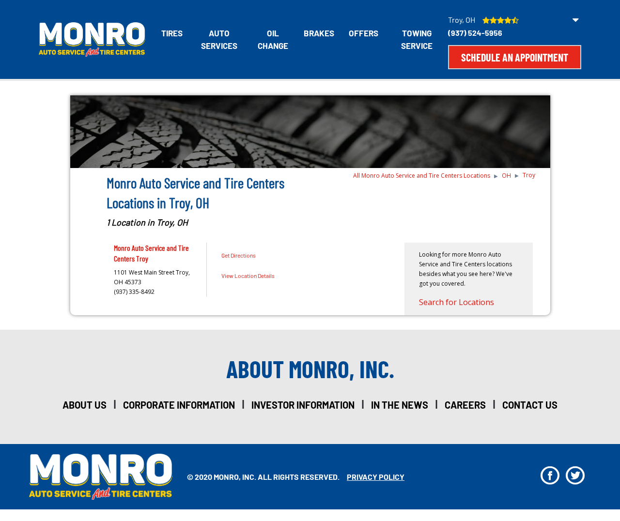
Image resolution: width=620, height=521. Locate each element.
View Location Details (248, 275)
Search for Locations (456, 302)
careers (465, 405)
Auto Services (219, 39)
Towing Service (417, 39)
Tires (172, 33)
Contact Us (530, 405)
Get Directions (238, 255)
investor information (303, 405)
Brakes (319, 33)
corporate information (179, 405)
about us (84, 405)
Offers (363, 33)
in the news (399, 405)
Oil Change (273, 39)
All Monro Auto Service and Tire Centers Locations (421, 175)
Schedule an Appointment (514, 57)
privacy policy (375, 476)
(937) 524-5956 (475, 32)
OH (506, 175)
